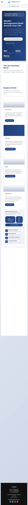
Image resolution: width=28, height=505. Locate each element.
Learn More (9, 120)
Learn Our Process (10, 43)
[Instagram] (17, 502)
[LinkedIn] (13, 502)
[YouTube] (15, 502)
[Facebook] (10, 502)
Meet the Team (9, 149)
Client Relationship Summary (10, 219)
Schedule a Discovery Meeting (13, 39)
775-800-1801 (15, 489)
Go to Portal (9, 204)
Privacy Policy (15, 224)
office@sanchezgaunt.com (14, 499)
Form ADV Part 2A (19, 219)
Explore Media (9, 176)
